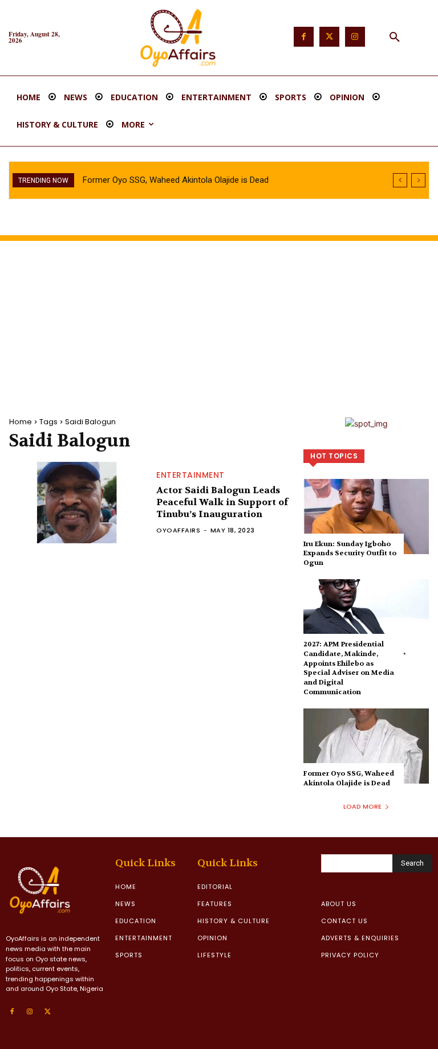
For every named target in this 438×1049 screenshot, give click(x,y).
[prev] (400, 180)
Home (20, 421)
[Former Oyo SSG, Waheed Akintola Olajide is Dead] (366, 746)
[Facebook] (304, 37)
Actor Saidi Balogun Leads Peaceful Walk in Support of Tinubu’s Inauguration (222, 502)
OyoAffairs (178, 530)
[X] (48, 1012)
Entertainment (190, 475)
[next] (418, 180)
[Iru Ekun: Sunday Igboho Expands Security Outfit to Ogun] (366, 516)
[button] (394, 37)
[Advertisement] (219, 320)
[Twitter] (329, 37)
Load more (362, 806)
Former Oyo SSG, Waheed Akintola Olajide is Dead (176, 180)
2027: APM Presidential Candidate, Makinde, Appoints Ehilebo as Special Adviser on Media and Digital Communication (348, 668)
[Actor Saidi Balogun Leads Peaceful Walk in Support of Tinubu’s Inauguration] (77, 502)
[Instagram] (355, 37)
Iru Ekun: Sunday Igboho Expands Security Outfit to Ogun (349, 553)
